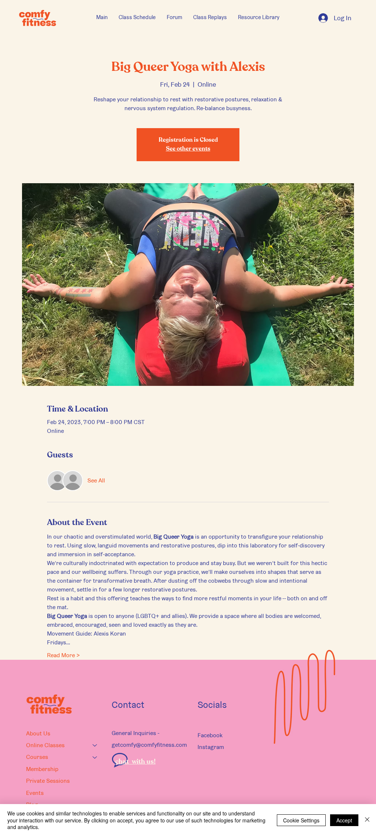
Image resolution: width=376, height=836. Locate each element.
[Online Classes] (95, 745)
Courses (37, 757)
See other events (188, 149)
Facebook (210, 735)
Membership (42, 769)
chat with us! (135, 762)
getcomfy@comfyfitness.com (149, 745)
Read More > (63, 655)
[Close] (367, 820)
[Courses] (95, 757)
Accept (344, 820)
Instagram (211, 747)
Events (35, 793)
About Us (38, 733)
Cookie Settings (301, 820)
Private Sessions (48, 781)
